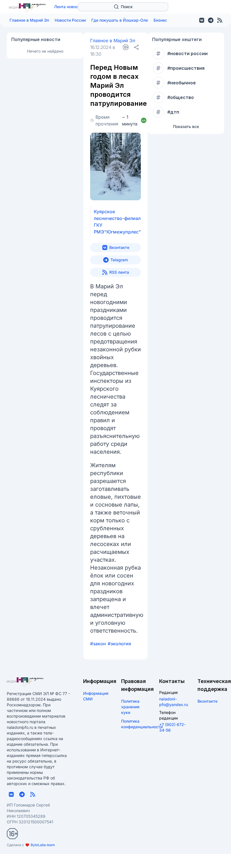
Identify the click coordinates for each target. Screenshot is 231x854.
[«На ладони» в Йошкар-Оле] (27, 7)
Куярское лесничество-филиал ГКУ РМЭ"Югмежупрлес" (117, 222)
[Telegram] (210, 20)
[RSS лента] (219, 20)
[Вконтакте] (201, 20)
